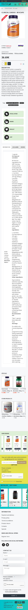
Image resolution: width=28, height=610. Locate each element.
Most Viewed (13, 485)
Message (5, 565)
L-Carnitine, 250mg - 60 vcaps (6, 390)
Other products (7, 398)
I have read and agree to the (12, 481)
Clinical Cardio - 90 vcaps (12, 103)
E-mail (5, 559)
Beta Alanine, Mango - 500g (19, 416)
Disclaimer (15, 147)
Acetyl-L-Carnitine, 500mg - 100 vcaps (14, 444)
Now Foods (3, 389)
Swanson (14, 389)
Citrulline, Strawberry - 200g (8, 416)
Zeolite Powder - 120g (11, 502)
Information (6, 147)
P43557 (21, 103)
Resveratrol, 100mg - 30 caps (18, 390)
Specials (4, 373)
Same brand (5, 433)
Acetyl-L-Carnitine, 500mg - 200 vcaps (23, 444)
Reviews (23, 147)
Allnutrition (5, 414)
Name (5, 553)
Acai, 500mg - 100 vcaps (5, 444)
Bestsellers (4, 485)
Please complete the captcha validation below (6, 470)
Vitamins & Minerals (13, 105)
